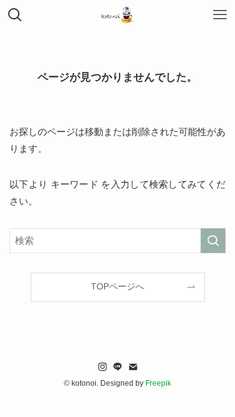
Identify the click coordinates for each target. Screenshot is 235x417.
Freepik (158, 383)
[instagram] (102, 367)
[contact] (132, 367)
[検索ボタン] (15, 15)
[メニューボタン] (220, 15)
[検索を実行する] (213, 240)
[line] (117, 367)
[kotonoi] (118, 15)
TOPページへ (117, 286)
